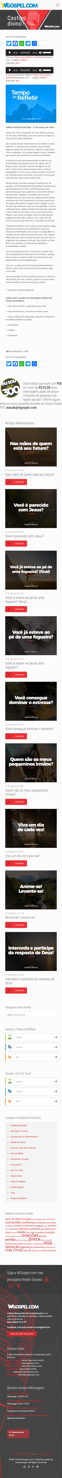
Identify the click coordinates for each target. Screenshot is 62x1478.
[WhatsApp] (24, 1466)
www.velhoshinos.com (31, 1366)
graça (43, 1229)
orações (30, 1235)
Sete (12, 1193)
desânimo (52, 1226)
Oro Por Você (16, 1170)
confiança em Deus (46, 1222)
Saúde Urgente (17, 1187)
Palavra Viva (16, 1176)
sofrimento (38, 1247)
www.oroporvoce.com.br (33, 1360)
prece (34, 1239)
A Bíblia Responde (18, 1125)
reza (47, 1243)
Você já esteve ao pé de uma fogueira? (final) (24, 600)
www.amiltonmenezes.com (26, 1372)
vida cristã (13, 1250)
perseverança (22, 1240)
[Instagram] (37, 1466)
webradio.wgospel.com (28, 1374)
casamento (50, 1219)
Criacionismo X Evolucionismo (24, 1136)
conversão (28, 1225)
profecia (9, 1243)
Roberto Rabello (18, 1181)
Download (38, 57)
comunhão (13, 1222)
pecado (42, 1236)
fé (30, 1229)
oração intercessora (13, 1236)
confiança (28, 1222)
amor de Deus (13, 1219)
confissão (9, 1226)
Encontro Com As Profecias (23, 1148)
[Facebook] (29, 1466)
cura (45, 1226)
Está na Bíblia (16, 1153)
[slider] (47, 52)
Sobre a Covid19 (42, 1454)
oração (50, 1232)
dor (6, 1229)
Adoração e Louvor (19, 1131)
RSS (18, 63)
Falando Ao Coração (19, 1159)
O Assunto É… (16, 1164)
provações (28, 1244)
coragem (38, 1225)
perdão (10, 1240)
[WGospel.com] (19, 5)
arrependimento (38, 1219)
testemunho (50, 1247)
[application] (29, 52)
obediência (40, 1232)
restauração (38, 1244)
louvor (14, 1232)
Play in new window (23, 57)
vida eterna (29, 1250)
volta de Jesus (48, 1250)
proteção (19, 1244)
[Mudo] (40, 52)
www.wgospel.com (30, 1363)
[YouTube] (33, 1466)
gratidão (35, 1228)
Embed (24, 60)
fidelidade (23, 1229)
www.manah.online (28, 1369)
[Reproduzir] (9, 52)
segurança (26, 1247)
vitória (38, 1251)
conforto (18, 1225)
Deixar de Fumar (17, 1142)
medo (21, 1232)
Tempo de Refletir (18, 1198)
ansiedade (26, 1219)
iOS (44, 306)
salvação (12, 1247)
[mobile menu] (57, 5)
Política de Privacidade (22, 1454)
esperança (13, 1229)
